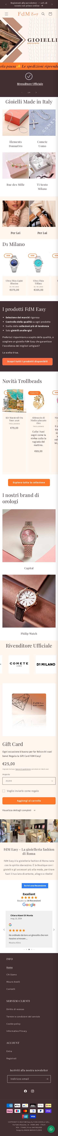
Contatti (10, 989)
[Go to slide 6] (31, 939)
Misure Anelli (13, 982)
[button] (6, 13)
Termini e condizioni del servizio (23, 1016)
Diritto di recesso (15, 1009)
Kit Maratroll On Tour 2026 (14, 419)
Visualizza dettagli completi (17, 810)
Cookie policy (13, 1024)
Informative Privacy (16, 1031)
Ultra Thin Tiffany (38, 282)
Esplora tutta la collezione (29, 482)
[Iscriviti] (47, 1079)
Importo (6, 774)
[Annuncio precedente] (6, 4)
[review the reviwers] (10, 925)
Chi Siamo (11, 974)
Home (9, 967)
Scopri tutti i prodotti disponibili (27, 361)
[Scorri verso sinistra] (21, 92)
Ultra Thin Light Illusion (14, 282)
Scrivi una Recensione (35, 885)
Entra (9, 1051)
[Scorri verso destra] (36, 92)
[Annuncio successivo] (52, 4)
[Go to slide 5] (29, 939)
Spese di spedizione (23, 769)
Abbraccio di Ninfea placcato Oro (38, 420)
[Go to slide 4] (26, 939)
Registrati (11, 1058)
